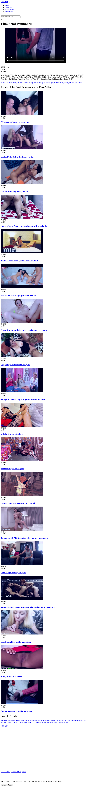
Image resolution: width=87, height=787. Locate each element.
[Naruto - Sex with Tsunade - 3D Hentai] (22, 495)
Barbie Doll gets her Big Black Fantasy (18, 157)
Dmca (24, 772)
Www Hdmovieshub (59, 720)
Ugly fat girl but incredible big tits (15, 365)
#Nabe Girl (4, 83)
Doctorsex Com (80, 720)
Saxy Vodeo (71, 720)
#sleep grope (50, 83)
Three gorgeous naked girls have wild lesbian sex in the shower (28, 607)
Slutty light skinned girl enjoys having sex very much (24, 330)
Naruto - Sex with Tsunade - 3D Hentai (18, 503)
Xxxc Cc (24, 720)
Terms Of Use (16, 772)
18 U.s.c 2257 (5, 772)
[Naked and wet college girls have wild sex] (22, 287)
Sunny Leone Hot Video (11, 676)
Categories (8, 7)
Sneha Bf (39, 720)
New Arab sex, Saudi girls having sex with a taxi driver (25, 226)
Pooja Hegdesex (6, 720)
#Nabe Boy (13, 83)
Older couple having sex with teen (15, 122)
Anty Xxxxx (16, 720)
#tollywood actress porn (37, 83)
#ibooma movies (22, 83)
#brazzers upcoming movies (64, 83)
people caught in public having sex (16, 642)
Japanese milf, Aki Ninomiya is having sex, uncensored (24, 538)
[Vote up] (2, 66)
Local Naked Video (25, 722)
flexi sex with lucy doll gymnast (14, 191)
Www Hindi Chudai (50, 722)
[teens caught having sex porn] (22, 564)
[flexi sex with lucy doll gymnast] (22, 183)
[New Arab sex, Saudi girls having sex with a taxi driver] (22, 218)
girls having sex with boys (12, 434)
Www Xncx (31, 720)
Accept (4, 785)
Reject (10, 785)
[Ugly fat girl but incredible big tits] (22, 357)
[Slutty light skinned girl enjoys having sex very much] (22, 322)
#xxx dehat (78, 83)
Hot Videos (9, 11)
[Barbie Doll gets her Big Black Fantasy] (22, 149)
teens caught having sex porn (13, 572)
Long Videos (9, 9)
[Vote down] (4, 66)
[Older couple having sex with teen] (22, 114)
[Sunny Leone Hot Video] (22, 669)
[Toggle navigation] (9, 2)
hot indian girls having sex (12, 469)
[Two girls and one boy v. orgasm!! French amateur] (22, 391)
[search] (2, 19)
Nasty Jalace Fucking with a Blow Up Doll (19, 261)
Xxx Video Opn (37, 722)
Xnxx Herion (47, 720)
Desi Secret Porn (63, 722)
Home (7, 5)
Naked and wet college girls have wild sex (19, 295)
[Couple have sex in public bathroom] (22, 703)
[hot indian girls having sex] (22, 461)
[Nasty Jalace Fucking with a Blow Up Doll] (22, 253)
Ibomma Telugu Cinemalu (9, 722)
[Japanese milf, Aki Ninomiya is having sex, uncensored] (22, 530)
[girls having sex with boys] (22, 426)
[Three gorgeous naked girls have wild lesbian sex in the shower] (22, 599)
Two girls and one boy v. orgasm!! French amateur (23, 399)
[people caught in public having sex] (22, 634)
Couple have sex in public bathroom (16, 711)
